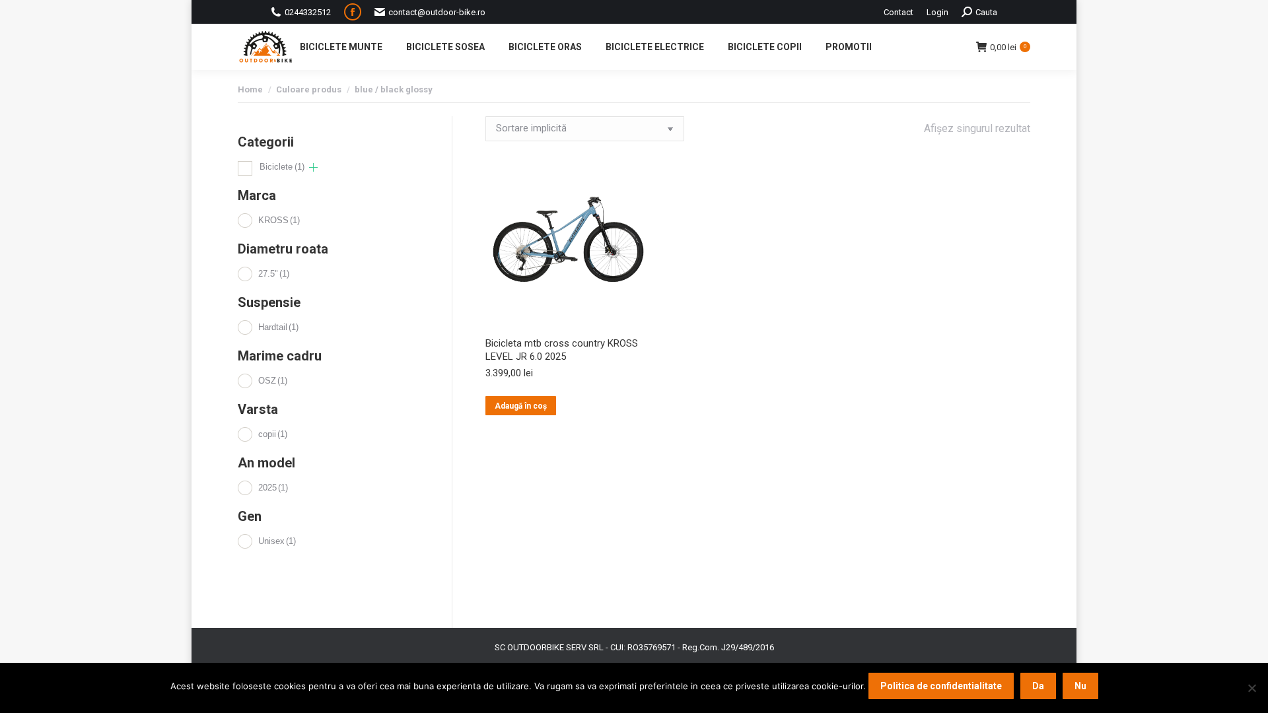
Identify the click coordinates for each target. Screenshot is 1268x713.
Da (1038, 686)
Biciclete (282, 167)
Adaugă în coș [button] (521, 406)
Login (937, 12)
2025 (273, 487)
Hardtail (278, 327)
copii (272, 434)
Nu (1080, 686)
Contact (898, 12)
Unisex (277, 541)
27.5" (273, 274)
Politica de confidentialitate (941, 686)
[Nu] (1251, 688)
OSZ (272, 381)
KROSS (279, 220)
